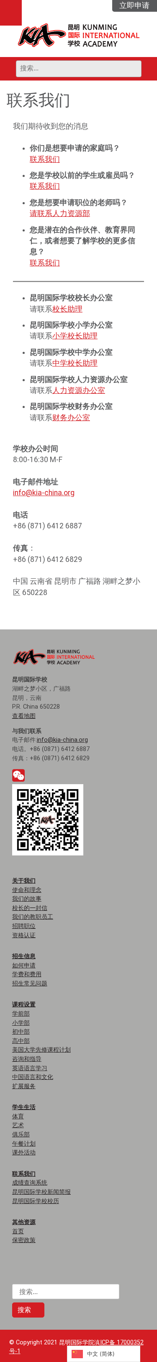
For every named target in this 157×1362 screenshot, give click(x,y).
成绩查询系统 (29, 1182)
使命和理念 (26, 890)
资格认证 (24, 935)
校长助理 (67, 309)
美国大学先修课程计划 (41, 1049)
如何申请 (24, 965)
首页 (18, 1231)
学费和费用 (26, 974)
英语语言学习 (29, 1068)
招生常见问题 (29, 983)
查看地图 (24, 716)
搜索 (25, 1309)
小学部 (21, 1023)
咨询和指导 (26, 1059)
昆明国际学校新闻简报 (41, 1192)
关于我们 (24, 880)
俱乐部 (21, 1134)
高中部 (21, 1041)
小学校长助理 (75, 336)
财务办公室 (71, 417)
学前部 (21, 1013)
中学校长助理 (75, 363)
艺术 (18, 1125)
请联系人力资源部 (60, 213)
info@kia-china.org (44, 493)
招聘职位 (24, 926)
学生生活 (24, 1107)
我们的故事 (26, 898)
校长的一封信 (29, 908)
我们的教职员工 (32, 916)
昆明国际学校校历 (35, 1201)
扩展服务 (24, 1086)
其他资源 (24, 1222)
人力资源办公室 (78, 390)
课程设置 (24, 1004)
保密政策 (24, 1240)
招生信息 (24, 956)
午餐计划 (24, 1143)
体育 (18, 1116)
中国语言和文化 (32, 1077)
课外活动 (24, 1152)
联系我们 (45, 159)
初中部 (21, 1031)
